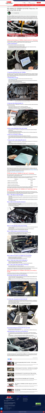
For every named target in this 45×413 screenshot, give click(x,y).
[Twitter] (9, 359)
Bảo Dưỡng (11, 6)
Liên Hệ (39, 2)
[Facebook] (8, 359)
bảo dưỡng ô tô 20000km (33, 169)
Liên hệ (17, 399)
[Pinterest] (10, 359)
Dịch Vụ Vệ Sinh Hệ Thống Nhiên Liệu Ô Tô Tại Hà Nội (24, 378)
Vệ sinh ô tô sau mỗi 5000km (12, 78)
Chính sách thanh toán (25, 399)
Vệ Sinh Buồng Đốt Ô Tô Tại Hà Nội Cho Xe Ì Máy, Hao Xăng (25, 373)
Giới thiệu (18, 398)
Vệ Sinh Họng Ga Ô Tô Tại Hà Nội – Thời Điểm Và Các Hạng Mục (26, 368)
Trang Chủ (8, 6)
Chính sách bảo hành (25, 398)
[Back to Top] (43, 411)
